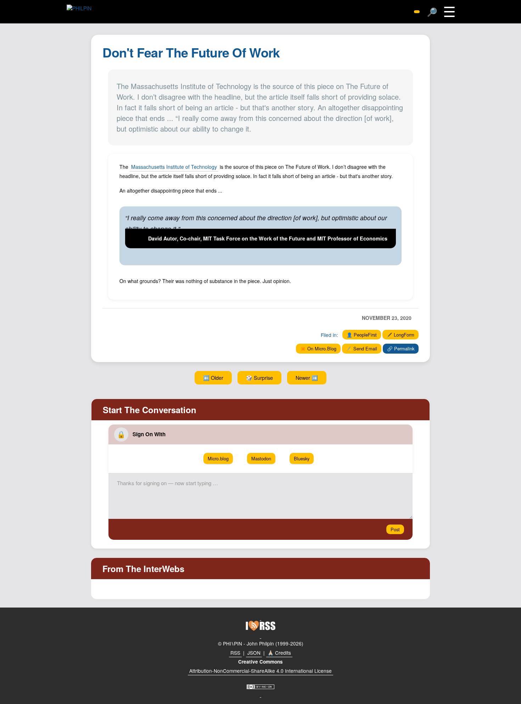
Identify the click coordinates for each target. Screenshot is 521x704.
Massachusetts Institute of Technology (174, 166)
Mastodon (261, 458)
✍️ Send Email (361, 348)
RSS (235, 652)
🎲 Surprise (259, 377)
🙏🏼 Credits (279, 652)
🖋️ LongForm (400, 334)
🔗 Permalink (400, 348)
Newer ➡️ (307, 377)
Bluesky (301, 458)
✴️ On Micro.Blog (318, 348)
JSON (253, 652)
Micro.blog (218, 458)
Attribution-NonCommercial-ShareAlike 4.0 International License (260, 670)
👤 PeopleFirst (362, 334)
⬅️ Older (213, 377)
